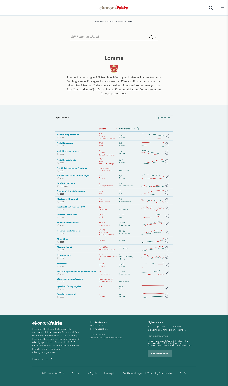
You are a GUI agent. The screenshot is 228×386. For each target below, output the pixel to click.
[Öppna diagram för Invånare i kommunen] (155, 216)
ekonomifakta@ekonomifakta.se (106, 337)
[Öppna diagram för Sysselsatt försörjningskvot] (155, 288)
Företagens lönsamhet (67, 199)
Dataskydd (109, 373)
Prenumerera (160, 353)
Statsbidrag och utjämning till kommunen (76, 271)
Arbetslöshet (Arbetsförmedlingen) (73, 175)
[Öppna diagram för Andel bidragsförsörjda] (155, 136)
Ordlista (75, 373)
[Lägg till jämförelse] (137, 128)
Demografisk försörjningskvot (71, 191)
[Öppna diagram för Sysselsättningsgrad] (155, 296)
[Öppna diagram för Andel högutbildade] (155, 161)
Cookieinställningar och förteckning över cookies (147, 373)
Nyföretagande (64, 255)
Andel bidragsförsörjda (68, 134)
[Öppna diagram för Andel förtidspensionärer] (155, 153)
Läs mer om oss (40, 359)
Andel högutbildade (66, 160)
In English (92, 373)
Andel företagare (65, 143)
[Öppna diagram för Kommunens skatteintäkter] (155, 232)
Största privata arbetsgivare (70, 279)
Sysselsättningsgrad (66, 294)
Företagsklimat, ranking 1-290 (71, 207)
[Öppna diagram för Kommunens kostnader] (155, 224)
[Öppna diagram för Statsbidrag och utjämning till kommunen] (155, 273)
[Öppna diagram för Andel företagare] (155, 144)
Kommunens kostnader (68, 222)
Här (164, 343)
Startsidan (99, 22)
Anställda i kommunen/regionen (72, 168)
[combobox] (114, 36)
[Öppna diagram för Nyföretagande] (155, 257)
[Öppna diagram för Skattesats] (155, 265)
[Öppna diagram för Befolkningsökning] (155, 185)
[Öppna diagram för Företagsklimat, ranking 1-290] (155, 208)
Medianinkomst (64, 247)
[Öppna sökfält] (211, 8)
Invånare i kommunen (67, 214)
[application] (153, 136)
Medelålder (62, 239)
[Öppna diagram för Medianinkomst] (155, 248)
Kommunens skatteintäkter (69, 231)
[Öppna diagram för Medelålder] (155, 240)
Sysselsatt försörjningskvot (69, 286)
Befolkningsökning (66, 183)
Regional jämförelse (115, 22)
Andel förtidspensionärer (69, 151)
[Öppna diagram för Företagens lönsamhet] (155, 200)
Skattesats (62, 263)
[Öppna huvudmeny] (222, 8)
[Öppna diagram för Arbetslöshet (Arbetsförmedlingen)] (155, 177)
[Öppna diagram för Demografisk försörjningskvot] (155, 192)
